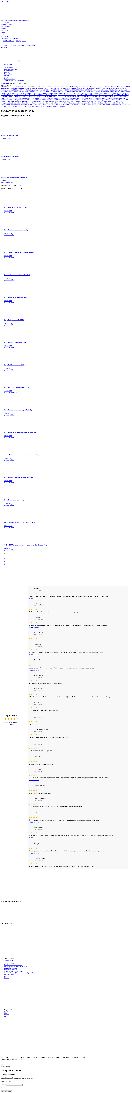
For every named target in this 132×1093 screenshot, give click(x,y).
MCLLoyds (83, 96)
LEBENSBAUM (40, 96)
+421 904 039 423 (8, 41)
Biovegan (73, 88)
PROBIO (22, 101)
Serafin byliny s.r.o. (35, 103)
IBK (39, 95)
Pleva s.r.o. (122, 100)
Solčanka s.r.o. (72, 103)
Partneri (6, 1014)
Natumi (47, 98)
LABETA (25, 96)
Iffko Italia (48, 95)
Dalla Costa (37, 91)
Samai (110, 101)
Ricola (66, 101)
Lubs (46, 96)
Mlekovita (4, 98)
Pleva (117, 100)
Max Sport (65, 96)
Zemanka (37, 106)
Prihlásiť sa (21, 45)
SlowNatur (55, 103)
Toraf (44, 104)
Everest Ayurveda (101, 91)
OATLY (28, 100)
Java (94, 95)
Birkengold (85, 88)
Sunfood (124, 103)
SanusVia (120, 101)
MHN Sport (108, 96)
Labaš (20, 96)
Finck (2, 93)
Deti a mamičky (8, 70)
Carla (44, 90)
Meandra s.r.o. (96, 96)
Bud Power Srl (117, 88)
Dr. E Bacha (60, 91)
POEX (128, 100)
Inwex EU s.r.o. (64, 95)
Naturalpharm (97, 98)
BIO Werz (12, 88)
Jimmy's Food (100, 95)
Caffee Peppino (30, 90)
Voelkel (108, 104)
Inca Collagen (55, 95)
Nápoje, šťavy (8, 74)
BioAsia (17, 88)
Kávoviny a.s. (112, 95)
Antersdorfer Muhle (70, 87)
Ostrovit (48, 100)
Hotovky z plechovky (23, 95)
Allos (33, 87)
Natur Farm (64, 98)
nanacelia (42, 98)
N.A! (33, 98)
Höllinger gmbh (12, 95)
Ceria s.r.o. (61, 90)
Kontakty (26, 20)
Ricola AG (71, 101)
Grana (47, 93)
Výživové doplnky (9, 79)
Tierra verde (20, 104)
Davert (43, 91)
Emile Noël (90, 91)
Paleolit (61, 100)
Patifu (73, 100)
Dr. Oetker (67, 91)
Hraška (31, 95)
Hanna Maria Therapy (77, 93)
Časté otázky (8, 976)
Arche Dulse (89, 87)
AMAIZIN (44, 87)
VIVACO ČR (97, 104)
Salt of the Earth (95, 101)
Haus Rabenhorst (99, 93)
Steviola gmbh (115, 103)
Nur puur (17, 100)
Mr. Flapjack (23, 98)
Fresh (22, 93)
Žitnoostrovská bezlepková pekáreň (14, 80)
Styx (120, 103)
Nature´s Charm (111, 98)
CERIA (55, 90)
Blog (2, 20)
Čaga (37, 90)
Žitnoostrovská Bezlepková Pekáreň (50, 106)
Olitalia (44, 100)
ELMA (85, 91)
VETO (71, 104)
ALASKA (13, 87)
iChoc (43, 95)
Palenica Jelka (55, 100)
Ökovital (39, 100)
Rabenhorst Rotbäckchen (43, 101)
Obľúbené (13, 45)
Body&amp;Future (102, 88)
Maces (50, 96)
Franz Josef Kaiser (15, 93)
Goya (43, 93)
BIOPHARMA (47, 88)
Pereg (101, 100)
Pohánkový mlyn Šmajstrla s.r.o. (10, 101)
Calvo (40, 90)
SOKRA (65, 103)
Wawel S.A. (119, 104)
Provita (27, 101)
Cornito (14, 91)
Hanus (86, 93)
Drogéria (6, 72)
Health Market (115, 93)
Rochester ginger (86, 101)
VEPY (67, 104)
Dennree (54, 91)
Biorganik (64, 88)
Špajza (6, 77)
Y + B (24, 106)
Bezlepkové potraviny (10, 69)
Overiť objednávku (6, 1091)
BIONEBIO (39, 88)
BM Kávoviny (93, 88)
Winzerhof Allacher (16, 106)
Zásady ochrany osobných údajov (13, 971)
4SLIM (3, 87)
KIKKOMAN (121, 95)
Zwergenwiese (65, 106)
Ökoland (33, 100)
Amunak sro (56, 87)
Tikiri (26, 104)
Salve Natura (104, 101)
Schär (124, 101)
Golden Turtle (32, 93)
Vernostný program (17, 20)
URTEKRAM (53, 104)
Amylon (62, 87)
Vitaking (90, 104)
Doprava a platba (9, 974)
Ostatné (6, 75)
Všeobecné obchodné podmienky (13, 965)
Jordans (106, 95)
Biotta (69, 88)
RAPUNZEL (55, 101)
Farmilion (123, 91)
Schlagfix (3, 103)
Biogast (26, 88)
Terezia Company (6, 104)
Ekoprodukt (79, 91)
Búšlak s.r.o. (16, 90)
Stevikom (108, 103)
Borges (110, 88)
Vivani (104, 104)
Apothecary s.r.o (81, 87)
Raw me (61, 101)
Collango (118, 90)
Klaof (126, 95)
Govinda (39, 93)
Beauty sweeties (121, 87)
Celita (47, 90)
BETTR (128, 87)
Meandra (89, 96)
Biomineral (32, 88)
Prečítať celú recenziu (34, 598)
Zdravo (32, 106)
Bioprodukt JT (56, 88)
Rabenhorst (33, 101)
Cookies (6, 978)
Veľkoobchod (8, 20)
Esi (95, 91)
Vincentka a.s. (78, 104)
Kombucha (9, 96)
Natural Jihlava (89, 98)
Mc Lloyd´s (71, 96)
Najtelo (37, 98)
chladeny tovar (97, 90)
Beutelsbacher (5, 88)
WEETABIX (127, 104)
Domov (5, 45)
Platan (114, 100)
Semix (20, 103)
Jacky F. (76, 95)
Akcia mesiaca (8, 67)
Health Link (107, 93)
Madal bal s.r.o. (57, 96)
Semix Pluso (26, 103)
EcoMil (73, 91)
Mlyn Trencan (11, 98)
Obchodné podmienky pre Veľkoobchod (15, 966)
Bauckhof (114, 87)
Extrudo (108, 91)
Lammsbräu (31, 96)
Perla (104, 100)
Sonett (90, 103)
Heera (121, 93)
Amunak (49, 87)
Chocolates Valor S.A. (108, 90)
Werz (2, 106)
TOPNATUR (38, 104)
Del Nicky (49, 91)
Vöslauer (113, 104)
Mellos (103, 96)
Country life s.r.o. (29, 91)
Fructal (26, 93)
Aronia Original (97, 87)
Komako (3, 96)
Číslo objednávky (6, 1081)
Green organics (53, 93)
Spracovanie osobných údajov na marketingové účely (19, 973)
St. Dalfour (101, 103)
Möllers (17, 98)
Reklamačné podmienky (11, 968)
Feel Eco (128, 91)
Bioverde (79, 88)
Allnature (29, 87)
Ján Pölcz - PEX (88, 95)
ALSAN (38, 87)
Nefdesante (4, 100)
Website (3, 1088)
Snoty (60, 103)
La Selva (15, 96)
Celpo (51, 90)
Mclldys (77, 96)
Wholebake (7, 106)
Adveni (7, 87)
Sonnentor (95, 103)
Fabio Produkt (115, 91)
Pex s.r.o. (109, 100)
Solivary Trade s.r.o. (82, 103)
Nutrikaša (23, 100)
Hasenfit (91, 93)
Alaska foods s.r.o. (21, 87)
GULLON (68, 93)
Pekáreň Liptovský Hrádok (91, 100)
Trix (47, 104)
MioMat (114, 96)
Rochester (78, 101)
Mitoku (125, 96)
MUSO (29, 98)
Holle (5, 95)
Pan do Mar (67, 100)
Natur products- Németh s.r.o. (76, 98)
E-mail (3, 1084)
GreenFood (61, 93)
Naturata (104, 98)
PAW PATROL (79, 100)
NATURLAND (120, 98)
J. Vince (71, 95)
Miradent (120, 96)
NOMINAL (11, 100)
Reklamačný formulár (10, 969)
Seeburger (15, 103)
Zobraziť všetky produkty (8, 182)
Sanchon (114, 101)
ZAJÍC (28, 106)
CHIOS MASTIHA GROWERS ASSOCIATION (78, 90)
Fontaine (7, 93)
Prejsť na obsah (5, 1)
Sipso (50, 103)
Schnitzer (9, 103)
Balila (109, 87)
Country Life (20, 91)
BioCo (22, 88)
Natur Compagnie (55, 98)
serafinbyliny (45, 103)
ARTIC (104, 87)
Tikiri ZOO (31, 104)
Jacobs (81, 95)
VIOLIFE (85, 104)
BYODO (23, 90)
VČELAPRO (61, 104)
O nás (6, 1011)
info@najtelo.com (21, 41)
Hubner (36, 95)
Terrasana (14, 104)
